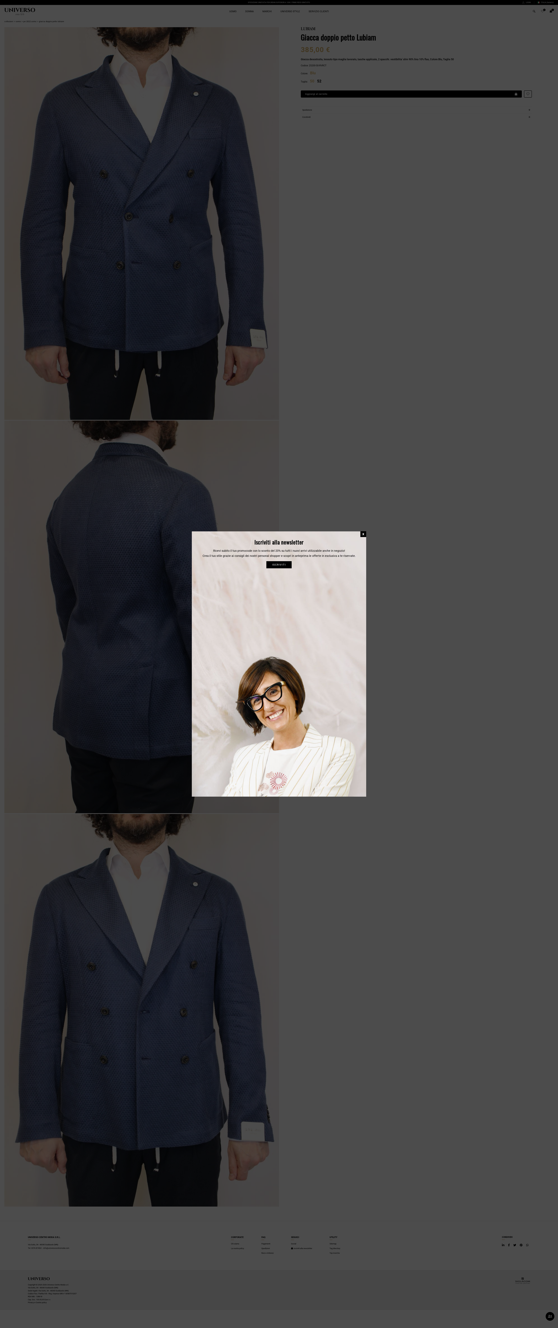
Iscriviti (279, 564)
